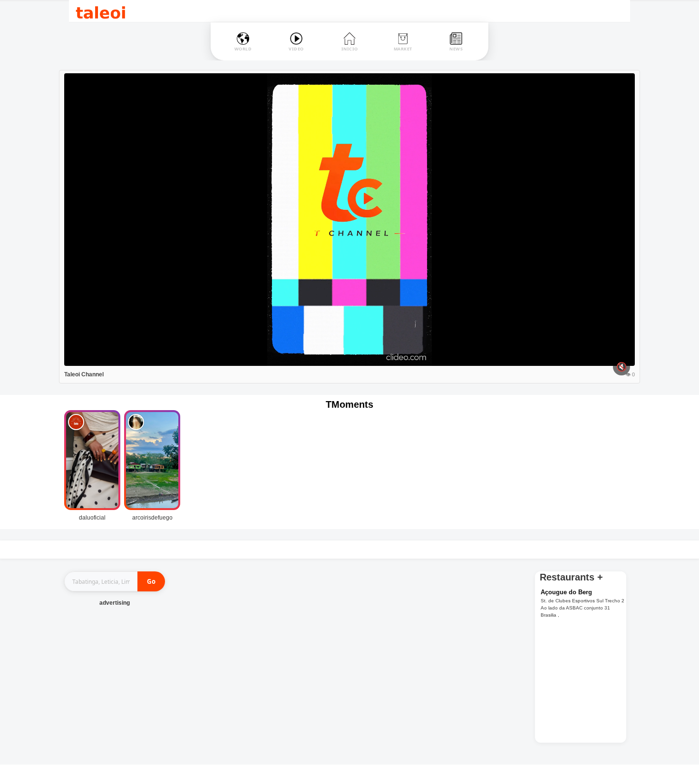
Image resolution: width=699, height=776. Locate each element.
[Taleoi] (101, 11)
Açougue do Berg (566, 592)
